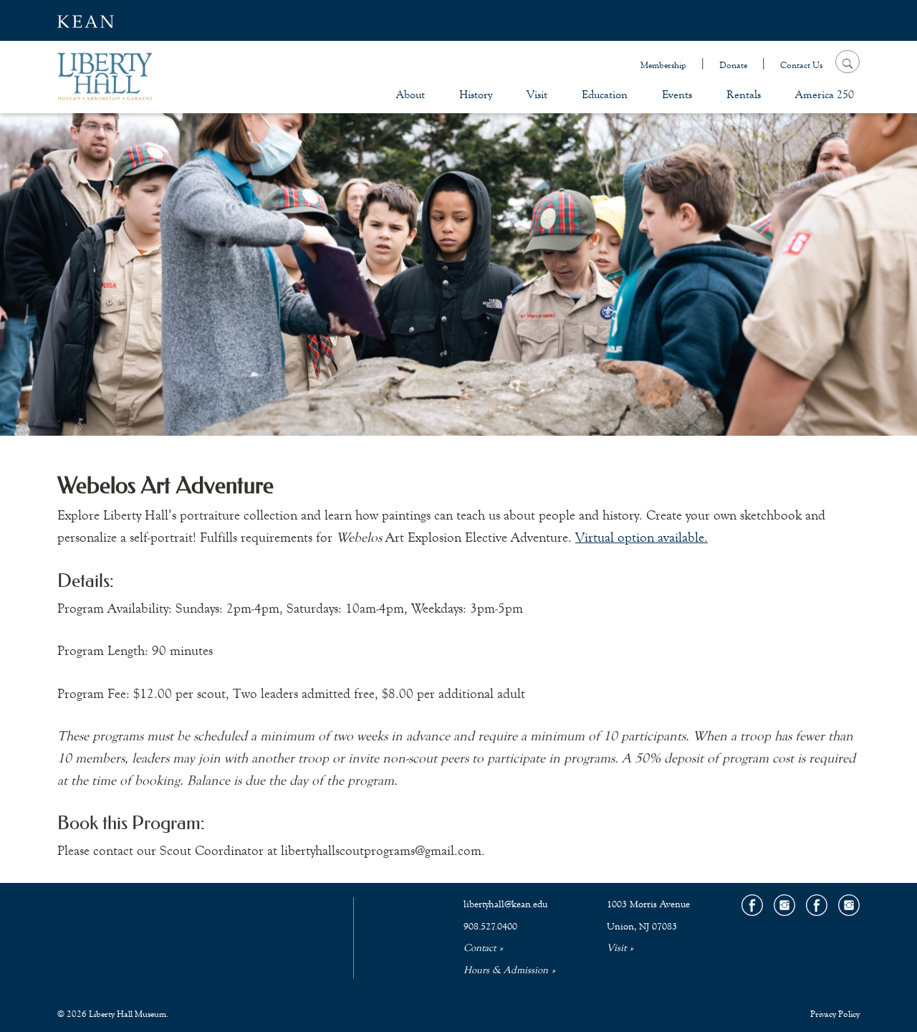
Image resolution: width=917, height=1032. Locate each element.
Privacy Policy (835, 1014)
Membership (663, 65)
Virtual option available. (641, 537)
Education (605, 94)
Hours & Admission (506, 970)
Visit (537, 94)
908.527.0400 (490, 926)
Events (677, 94)
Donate (733, 65)
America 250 (824, 94)
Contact (480, 948)
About (410, 94)
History (475, 94)
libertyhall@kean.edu (505, 904)
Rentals (743, 94)
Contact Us (801, 65)
